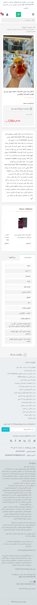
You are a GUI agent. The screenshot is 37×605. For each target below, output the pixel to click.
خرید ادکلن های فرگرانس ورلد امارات (24, 393)
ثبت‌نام (5, 429)
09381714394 (20, 451)
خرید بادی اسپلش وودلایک (27, 386)
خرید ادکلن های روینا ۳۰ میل (26, 399)
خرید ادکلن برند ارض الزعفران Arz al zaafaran (21, 374)
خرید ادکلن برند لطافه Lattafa (26, 377)
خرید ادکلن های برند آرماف (27, 390)
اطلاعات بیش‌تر (16, 8)
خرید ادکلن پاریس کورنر (28, 406)
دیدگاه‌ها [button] (12, 257)
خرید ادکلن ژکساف (29, 415)
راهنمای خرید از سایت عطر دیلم (25, 367)
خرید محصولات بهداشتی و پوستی (25, 383)
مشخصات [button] (27, 257)
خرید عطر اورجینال (29, 371)
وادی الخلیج (31, 418)
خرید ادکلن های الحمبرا (28, 402)
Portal (12, 602)
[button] (4, 14)
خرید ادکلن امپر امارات (28, 412)
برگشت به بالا (16, 354)
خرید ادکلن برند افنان (29, 409)
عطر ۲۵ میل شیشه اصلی (27, 380)
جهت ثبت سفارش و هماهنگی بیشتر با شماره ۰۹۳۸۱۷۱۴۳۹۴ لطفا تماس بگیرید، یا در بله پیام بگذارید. (18, 5)
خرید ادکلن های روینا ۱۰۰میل (26, 396)
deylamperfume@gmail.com (15, 455)
